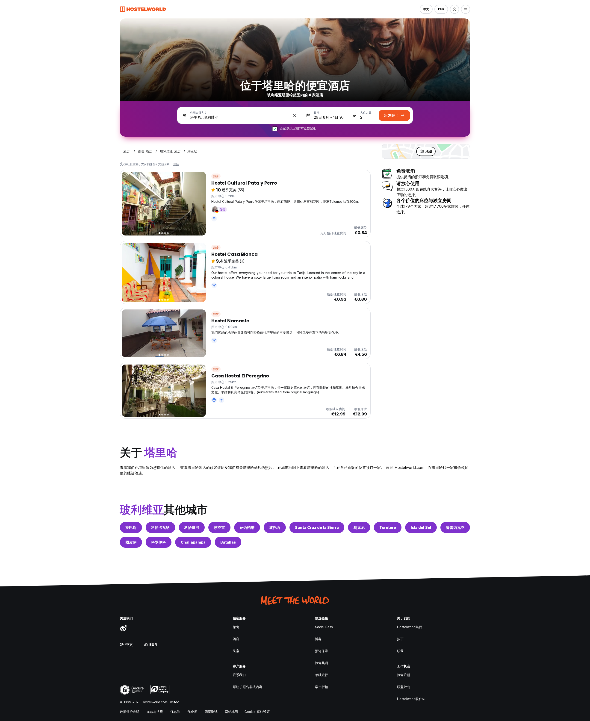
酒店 (236, 639)
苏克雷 (219, 527)
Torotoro (387, 527)
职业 (400, 651)
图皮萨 (130, 542)
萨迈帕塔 (247, 527)
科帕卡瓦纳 (160, 527)
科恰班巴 (191, 527)
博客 (318, 639)
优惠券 (175, 712)
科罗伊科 (158, 542)
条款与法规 (155, 712)
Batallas (228, 542)
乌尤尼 (359, 527)
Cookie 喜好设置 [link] (257, 712)
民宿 (236, 651)
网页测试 (211, 712)
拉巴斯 (130, 527)
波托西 (274, 527)
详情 (176, 164)
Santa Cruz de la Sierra (317, 527)
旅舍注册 (403, 675)
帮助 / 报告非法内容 (247, 687)
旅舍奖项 (321, 663)
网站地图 (231, 712)
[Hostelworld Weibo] (123, 628)
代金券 (192, 712)
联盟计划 (403, 687)
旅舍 (216, 176)
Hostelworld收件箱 (411, 699)
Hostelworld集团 (409, 627)
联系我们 (239, 675)
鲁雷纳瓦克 (455, 527)
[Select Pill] (454, 9)
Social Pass (324, 627)
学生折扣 (321, 687)
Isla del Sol (421, 527)
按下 (400, 639)
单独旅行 (321, 675)
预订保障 (321, 651)
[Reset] (294, 115)
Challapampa (193, 542)
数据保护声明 (129, 712)
